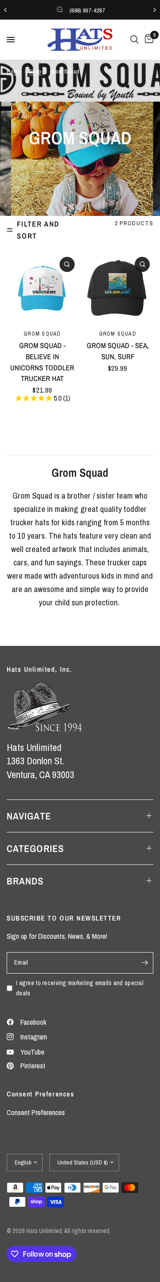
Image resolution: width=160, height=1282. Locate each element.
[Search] (134, 40)
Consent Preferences (36, 1112)
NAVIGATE (29, 816)
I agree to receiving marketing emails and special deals (80, 987)
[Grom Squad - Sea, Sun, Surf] (117, 289)
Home (13, 71)
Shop (35, 71)
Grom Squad (42, 333)
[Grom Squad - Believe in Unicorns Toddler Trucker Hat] (42, 289)
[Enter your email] (144, 963)
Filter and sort (38, 230)
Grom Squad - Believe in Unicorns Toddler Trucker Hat (42, 362)
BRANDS (25, 881)
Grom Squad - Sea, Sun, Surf (118, 351)
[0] (147, 40)
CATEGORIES (35, 848)
